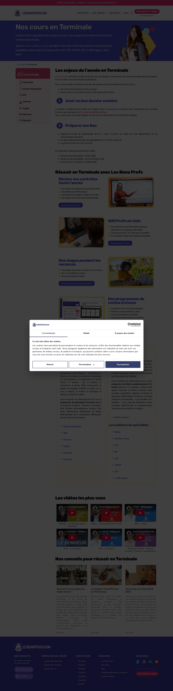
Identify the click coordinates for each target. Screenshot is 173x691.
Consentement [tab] (48, 333)
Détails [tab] (86, 333)
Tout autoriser (123, 364)
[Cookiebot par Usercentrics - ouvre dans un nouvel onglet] (130, 325)
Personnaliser (85, 364)
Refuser (50, 364)
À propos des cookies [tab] (124, 333)
